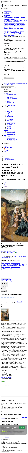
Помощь (3, 447)
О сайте (11, 447)
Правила (13, 449)
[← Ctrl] (6, 268)
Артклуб (8, 107)
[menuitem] (26, 83)
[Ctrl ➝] (6, 279)
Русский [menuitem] (6, 83)
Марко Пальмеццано (11, 253)
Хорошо (22, 427)
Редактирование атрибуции (8, 251)
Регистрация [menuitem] (9, 84)
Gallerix (7, 437)
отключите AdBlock (6, 377)
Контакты (15, 447)
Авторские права (5, 451)
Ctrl (15, 260)
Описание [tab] (6, 184)
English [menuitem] (10, 83)
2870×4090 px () (11, 252)
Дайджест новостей (8, 77)
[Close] (15, 87)
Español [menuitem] (14, 83)
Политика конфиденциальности (15, 450)
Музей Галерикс (8, 90)
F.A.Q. (7, 447)
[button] (7, 11)
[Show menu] (10, 1)
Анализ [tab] (5, 186)
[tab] (5, 182)
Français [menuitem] (18, 83)
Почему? (19, 302)
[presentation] (15, 187)
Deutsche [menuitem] (22, 83)
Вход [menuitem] (5, 84)
